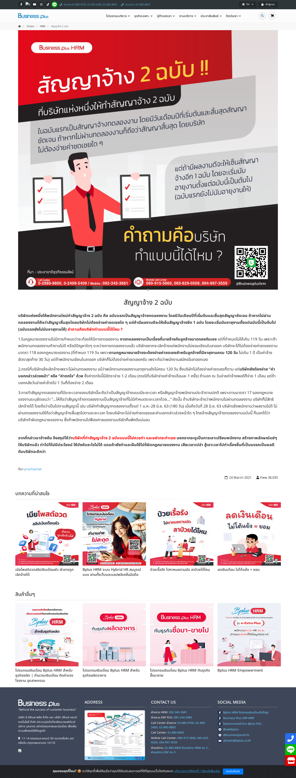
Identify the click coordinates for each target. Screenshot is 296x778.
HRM (42, 26)
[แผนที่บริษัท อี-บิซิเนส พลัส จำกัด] (115, 735)
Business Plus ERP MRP (238, 718)
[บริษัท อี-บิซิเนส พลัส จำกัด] (20, 750)
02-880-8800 (176, 733)
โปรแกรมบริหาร (116, 16)
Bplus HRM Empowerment (240, 670)
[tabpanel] (148, 160)
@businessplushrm (236, 735)
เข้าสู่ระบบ (270, 4)
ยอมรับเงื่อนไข (233, 771)
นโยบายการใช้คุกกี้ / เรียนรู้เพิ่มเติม (197, 771)
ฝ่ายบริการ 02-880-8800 (137, 4)
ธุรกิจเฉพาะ (141, 16)
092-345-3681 (178, 712)
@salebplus (231, 729)
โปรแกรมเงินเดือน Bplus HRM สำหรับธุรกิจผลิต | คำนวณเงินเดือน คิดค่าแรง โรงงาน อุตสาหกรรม (44, 675)
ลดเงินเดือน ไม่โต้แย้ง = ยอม (238, 569)
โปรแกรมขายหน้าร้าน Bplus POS (242, 724)
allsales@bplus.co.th (237, 741)
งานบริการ (186, 16)
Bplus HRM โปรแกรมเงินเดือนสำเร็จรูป (246, 712)
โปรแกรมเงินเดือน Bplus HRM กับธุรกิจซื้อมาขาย (180, 673)
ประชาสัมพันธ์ (209, 16)
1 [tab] (148, 290)
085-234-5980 (183, 717)
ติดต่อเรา (232, 16)
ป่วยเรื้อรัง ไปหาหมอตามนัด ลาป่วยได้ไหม (180, 569)
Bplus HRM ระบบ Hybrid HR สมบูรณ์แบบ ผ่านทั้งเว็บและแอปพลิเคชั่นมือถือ (112, 572)
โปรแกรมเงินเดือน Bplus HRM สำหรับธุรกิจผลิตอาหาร (111, 673)
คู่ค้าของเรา (164, 16)
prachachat (33, 469)
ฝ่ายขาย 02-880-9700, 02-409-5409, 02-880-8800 (90, 4)
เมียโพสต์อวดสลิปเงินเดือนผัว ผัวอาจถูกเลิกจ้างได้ (44, 572)
